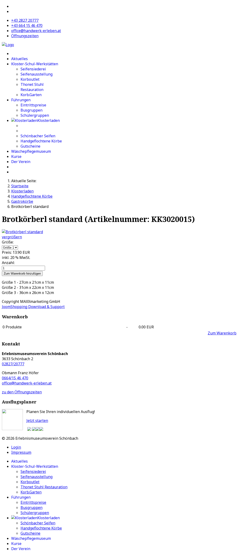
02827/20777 (13, 363)
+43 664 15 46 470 (26, 25)
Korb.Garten (31, 94)
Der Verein (20, 161)
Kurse (16, 156)
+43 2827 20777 (25, 20)
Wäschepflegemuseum (31, 151)
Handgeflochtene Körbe (41, 141)
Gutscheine (30, 146)
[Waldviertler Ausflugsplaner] (29, 429)
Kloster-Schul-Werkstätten (34, 63)
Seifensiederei (33, 69)
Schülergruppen (35, 115)
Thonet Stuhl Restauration (32, 87)
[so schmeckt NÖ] (34, 429)
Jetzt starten (37, 420)
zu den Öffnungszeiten (22, 392)
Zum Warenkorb (222, 333)
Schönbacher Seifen (38, 135)
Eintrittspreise (33, 105)
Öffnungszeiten (25, 35)
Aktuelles (19, 58)
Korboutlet (30, 79)
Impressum (21, 452)
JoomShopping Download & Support (33, 306)
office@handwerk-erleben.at (36, 30)
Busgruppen (31, 110)
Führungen (21, 99)
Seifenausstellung (37, 74)
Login (16, 447)
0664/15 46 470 (15, 378)
